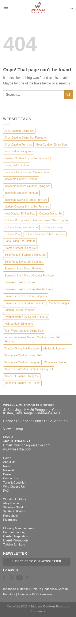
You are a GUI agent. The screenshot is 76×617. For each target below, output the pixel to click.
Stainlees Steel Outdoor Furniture (24, 303)
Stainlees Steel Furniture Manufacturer (28, 289)
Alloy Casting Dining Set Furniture (25, 137)
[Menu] (5, 7)
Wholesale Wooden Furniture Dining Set (28, 369)
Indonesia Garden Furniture (21, 179)
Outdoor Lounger (52, 227)
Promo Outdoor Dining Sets (21, 248)
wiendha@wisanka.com (32, 445)
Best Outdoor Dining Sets (52, 144)
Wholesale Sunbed (55, 362)
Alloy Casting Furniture (18, 144)
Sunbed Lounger (59, 303)
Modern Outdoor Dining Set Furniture (26, 206)
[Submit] (68, 94)
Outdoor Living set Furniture (21, 227)
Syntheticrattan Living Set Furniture (26, 316)
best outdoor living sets (18, 151)
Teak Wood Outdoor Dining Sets (24, 330)
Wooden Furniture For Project (22, 382)
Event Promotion (15, 540)
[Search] (71, 7)
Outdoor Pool (12, 234)
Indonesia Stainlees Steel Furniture (25, 199)
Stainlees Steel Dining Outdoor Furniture (29, 275)
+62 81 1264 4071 (16, 441)
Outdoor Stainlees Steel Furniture (44, 234)
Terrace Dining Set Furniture (21, 348)
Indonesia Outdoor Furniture (21, 192)
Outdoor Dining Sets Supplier (51, 220)
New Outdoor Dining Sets (19, 213)
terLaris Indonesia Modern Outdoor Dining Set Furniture (32, 339)
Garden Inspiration (15, 536)
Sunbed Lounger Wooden (19, 309)
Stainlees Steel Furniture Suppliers (25, 296)
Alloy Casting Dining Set (19, 130)
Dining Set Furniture (16, 165)
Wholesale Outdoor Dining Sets (23, 355)
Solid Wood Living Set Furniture (23, 261)
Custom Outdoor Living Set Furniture (26, 158)
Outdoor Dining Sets (16, 220)
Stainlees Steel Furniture (19, 282)
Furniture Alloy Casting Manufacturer (26, 172)
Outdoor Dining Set (50, 213)
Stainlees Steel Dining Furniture (23, 268)
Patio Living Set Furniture (19, 241)
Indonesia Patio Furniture (35, 594)
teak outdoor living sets (18, 323)
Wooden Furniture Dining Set (21, 376)
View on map (13, 429)
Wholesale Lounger (54, 348)
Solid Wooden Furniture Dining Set (25, 254)
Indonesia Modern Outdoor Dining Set (27, 186)
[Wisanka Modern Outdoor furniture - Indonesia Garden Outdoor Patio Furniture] (38, 7)
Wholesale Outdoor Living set (22, 362)
